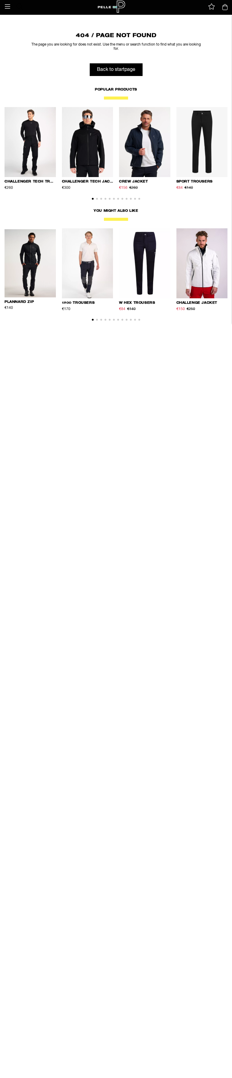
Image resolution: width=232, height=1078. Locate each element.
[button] (8, 7)
